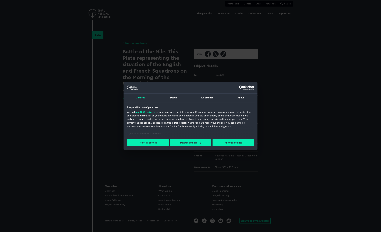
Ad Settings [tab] (207, 97)
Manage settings (188, 142)
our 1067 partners (145, 112)
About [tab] (241, 97)
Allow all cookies (233, 142)
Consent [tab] (140, 97)
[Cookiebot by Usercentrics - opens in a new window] (241, 88)
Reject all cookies (148, 142)
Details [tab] (173, 97)
